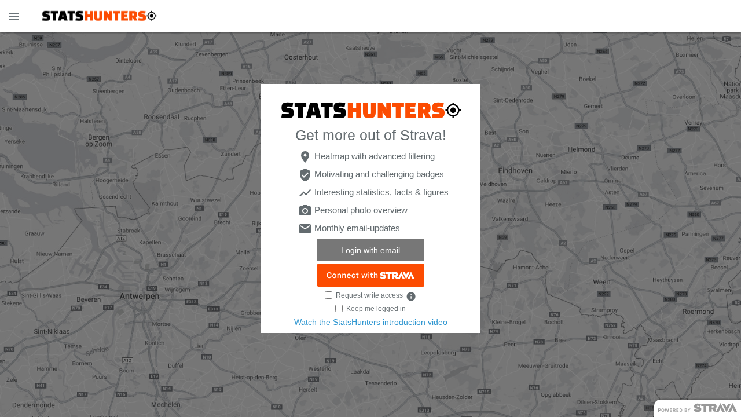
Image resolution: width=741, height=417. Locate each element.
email (357, 228)
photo (360, 210)
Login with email (370, 250)
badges (430, 174)
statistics (373, 192)
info (411, 296)
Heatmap (331, 156)
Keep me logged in (376, 309)
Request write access (369, 295)
